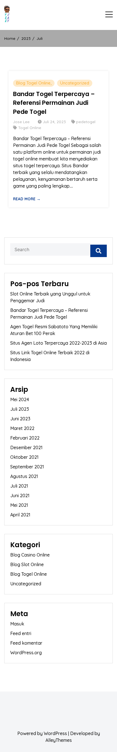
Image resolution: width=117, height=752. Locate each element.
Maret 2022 (22, 428)
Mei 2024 (19, 399)
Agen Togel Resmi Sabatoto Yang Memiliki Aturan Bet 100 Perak (53, 330)
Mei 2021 (19, 505)
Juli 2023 (19, 409)
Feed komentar (26, 643)
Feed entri (20, 633)
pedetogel (85, 121)
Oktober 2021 (24, 457)
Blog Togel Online (33, 83)
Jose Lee (21, 121)
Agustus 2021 (24, 476)
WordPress (55, 733)
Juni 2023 (20, 418)
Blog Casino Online (30, 555)
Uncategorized (74, 83)
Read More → (27, 198)
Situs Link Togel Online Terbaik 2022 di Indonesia (49, 356)
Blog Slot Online (27, 564)
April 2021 (20, 515)
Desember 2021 (26, 447)
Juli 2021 (19, 486)
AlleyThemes (58, 740)
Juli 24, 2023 (54, 121)
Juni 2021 (20, 495)
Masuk (17, 624)
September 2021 (27, 467)
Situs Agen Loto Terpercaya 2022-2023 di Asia (58, 343)
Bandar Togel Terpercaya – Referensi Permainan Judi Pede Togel (54, 103)
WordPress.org (26, 652)
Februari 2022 (24, 438)
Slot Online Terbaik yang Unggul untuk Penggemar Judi (50, 297)
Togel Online (29, 127)
